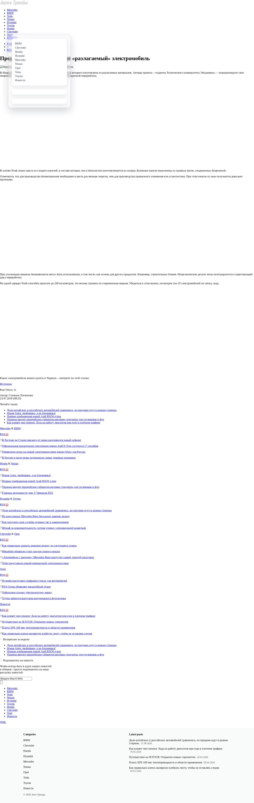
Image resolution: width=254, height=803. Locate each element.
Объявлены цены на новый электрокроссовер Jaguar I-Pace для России (43, 451)
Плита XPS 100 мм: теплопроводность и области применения (38, 627)
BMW (10, 13)
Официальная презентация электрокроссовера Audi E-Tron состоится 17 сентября (50, 446)
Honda (10, 28)
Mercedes (12, 9)
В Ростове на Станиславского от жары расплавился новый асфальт (41, 440)
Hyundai (11, 22)
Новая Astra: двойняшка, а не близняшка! (31, 413)
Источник (6, 383)
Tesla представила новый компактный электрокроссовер (35, 563)
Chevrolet (12, 31)
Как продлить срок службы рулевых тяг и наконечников (35, 522)
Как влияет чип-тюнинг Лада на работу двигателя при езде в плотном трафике (53, 422)
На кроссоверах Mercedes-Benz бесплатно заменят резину (36, 516)
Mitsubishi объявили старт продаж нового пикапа (31, 551)
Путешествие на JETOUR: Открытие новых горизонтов (35, 621)
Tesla (10, 16)
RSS (3, 434)
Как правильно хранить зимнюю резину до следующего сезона (39, 545)
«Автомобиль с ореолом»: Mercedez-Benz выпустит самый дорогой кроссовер (48, 557)
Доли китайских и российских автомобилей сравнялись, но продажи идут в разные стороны (61, 410)
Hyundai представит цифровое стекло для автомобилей (34, 580)
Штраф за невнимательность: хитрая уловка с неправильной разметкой (44, 528)
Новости (5, 604)
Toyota (11, 25)
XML (3, 722)
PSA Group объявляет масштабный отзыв (26, 586)
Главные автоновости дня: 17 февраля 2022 (27, 492)
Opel (9, 34)
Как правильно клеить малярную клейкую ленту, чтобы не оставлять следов (47, 633)
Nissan (10, 19)
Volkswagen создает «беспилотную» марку (27, 592)
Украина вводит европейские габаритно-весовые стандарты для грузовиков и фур (55, 419)
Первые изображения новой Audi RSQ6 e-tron (34, 416)
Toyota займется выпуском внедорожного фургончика (34, 598)
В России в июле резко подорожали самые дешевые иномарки (39, 457)
